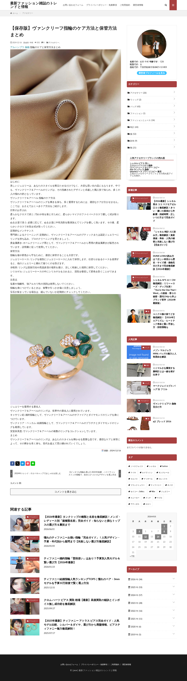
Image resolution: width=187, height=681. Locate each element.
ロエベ (148, 504)
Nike (153, 491)
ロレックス (163, 479)
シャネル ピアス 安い (139, 163)
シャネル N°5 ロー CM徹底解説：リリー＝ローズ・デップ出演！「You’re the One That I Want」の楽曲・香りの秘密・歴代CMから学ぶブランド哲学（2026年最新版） (164, 291)
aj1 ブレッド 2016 (162, 421)
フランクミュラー (138, 485)
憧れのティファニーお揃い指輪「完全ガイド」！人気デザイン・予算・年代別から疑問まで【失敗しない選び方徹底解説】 (82, 539)
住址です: (134, 67)
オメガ (170, 485)
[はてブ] (22, 463)
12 (145, 537)
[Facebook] (12, 463)
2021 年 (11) (136, 619)
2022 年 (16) (136, 611)
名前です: (134, 62)
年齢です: (153, 62)
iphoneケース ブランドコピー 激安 (146, 172)
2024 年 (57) (136, 595)
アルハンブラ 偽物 (20, 47)
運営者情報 (138, 5)
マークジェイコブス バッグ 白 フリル (164, 387)
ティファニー (156, 485)
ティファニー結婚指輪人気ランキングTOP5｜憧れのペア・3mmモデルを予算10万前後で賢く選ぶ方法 (82, 581)
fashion (165, 466)
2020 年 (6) (135, 627)
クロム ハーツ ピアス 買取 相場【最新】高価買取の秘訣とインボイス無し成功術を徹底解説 (82, 602)
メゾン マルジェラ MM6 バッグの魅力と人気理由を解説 (164, 353)
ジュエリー (165, 491)
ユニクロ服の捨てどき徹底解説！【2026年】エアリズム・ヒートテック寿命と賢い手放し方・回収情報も (164, 320)
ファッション (137, 114)
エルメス (134, 479)
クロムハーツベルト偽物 (141, 165)
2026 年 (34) (136, 580)
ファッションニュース (142, 120)
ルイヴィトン (147, 472)
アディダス (135, 504)
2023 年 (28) (136, 603)
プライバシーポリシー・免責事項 (101, 5)
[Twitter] (17, 463)
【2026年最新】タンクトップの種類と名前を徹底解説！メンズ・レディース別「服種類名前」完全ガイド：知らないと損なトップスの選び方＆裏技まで (82, 521)
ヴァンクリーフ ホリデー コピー (144, 168)
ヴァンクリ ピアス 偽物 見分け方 (164, 405)
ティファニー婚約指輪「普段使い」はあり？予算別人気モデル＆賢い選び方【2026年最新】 (82, 560)
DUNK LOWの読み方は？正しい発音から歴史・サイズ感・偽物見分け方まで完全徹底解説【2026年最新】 (164, 262)
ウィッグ (135, 100)
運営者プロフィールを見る (152, 73)
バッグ (135, 107)
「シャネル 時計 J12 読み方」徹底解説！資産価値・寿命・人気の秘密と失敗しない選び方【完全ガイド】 (164, 238)
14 (158, 537)
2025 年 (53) (136, 587)
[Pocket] (28, 463)
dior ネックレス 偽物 (139, 170)
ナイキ (133, 472)
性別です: (134, 64)
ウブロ (159, 498)
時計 (134, 127)
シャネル (152, 466)
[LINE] (33, 463)
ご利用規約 (125, 5)
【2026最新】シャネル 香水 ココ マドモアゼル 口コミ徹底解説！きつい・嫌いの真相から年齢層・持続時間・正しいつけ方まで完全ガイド (164, 211)
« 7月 (132, 556)
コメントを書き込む (65, 492)
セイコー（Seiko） (138, 491)
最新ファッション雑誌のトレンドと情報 (33, 5)
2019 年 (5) (135, 635)
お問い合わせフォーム (73, 5)
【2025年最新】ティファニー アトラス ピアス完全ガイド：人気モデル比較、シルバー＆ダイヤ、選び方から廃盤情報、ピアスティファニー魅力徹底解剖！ (82, 625)
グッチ (148, 498)
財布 (133, 141)
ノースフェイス (137, 466)
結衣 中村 (29, 42)
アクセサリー (54, 42)
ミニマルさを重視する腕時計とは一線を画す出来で (164, 371)
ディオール (148, 479)
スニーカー (135, 498)
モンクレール (164, 472)
